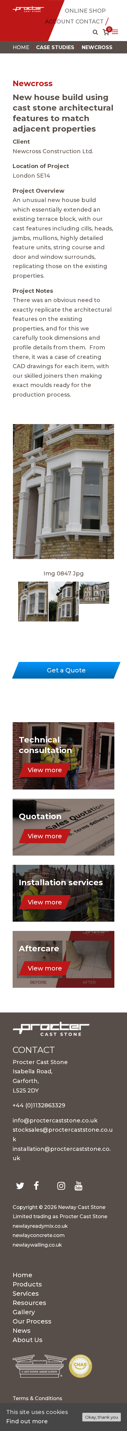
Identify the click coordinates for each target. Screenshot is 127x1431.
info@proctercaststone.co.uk (55, 1120)
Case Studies (55, 47)
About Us (28, 1341)
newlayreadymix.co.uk (40, 1226)
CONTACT (90, 21)
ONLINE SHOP (85, 10)
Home (21, 47)
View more (45, 770)
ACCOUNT (59, 21)
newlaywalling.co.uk (37, 1245)
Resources (29, 1304)
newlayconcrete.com (39, 1235)
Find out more (27, 1421)
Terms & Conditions (37, 1398)
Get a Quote (66, 670)
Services (26, 1294)
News (22, 1331)
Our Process (32, 1322)
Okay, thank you (101, 1417)
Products (27, 1285)
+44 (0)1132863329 (39, 1105)
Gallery (24, 1313)
